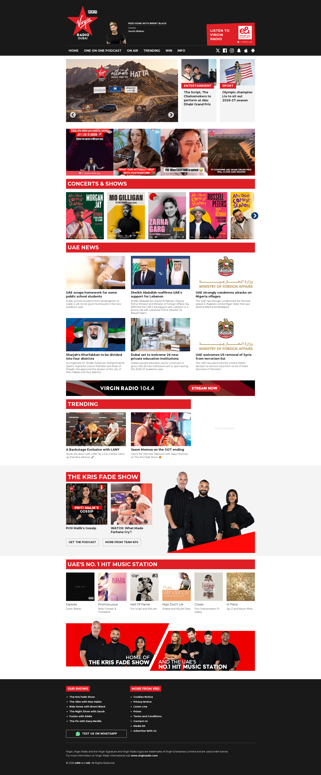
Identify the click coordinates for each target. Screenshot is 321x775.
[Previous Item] (73, 115)
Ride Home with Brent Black (87, 706)
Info (181, 51)
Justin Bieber (73, 608)
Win (169, 51)
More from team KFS (121, 542)
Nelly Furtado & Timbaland (107, 610)
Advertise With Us (144, 730)
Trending (151, 51)
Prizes (137, 711)
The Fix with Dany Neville (85, 721)
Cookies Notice (143, 696)
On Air (132, 51)
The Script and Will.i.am (143, 608)
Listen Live (140, 706)
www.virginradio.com (144, 755)
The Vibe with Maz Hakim (85, 701)
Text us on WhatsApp (99, 733)
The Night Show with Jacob (87, 711)
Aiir (88, 762)
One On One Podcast (103, 51)
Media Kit (139, 726)
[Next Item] (171, 115)
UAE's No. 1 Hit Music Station (112, 564)
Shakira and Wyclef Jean (176, 608)
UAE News (83, 247)
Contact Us (140, 721)
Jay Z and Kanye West (240, 608)
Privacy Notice (142, 701)
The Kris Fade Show (82, 696)
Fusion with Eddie (80, 716)
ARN (77, 762)
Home (74, 51)
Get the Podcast (82, 542)
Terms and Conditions (147, 716)
